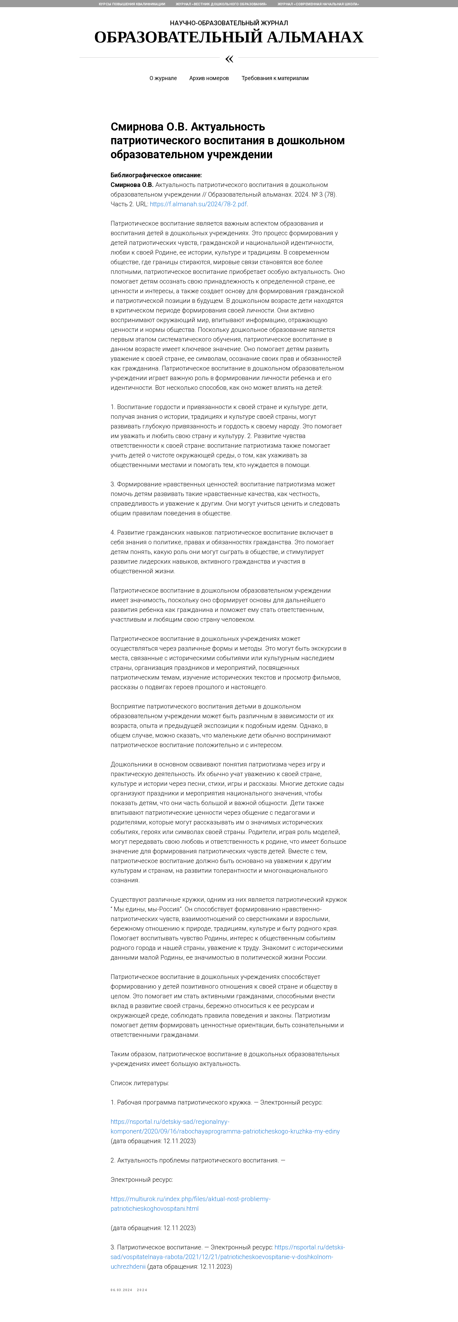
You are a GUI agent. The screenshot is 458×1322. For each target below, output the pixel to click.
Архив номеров (209, 78)
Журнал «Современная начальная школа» (318, 4)
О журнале (163, 78)
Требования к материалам (275, 78)
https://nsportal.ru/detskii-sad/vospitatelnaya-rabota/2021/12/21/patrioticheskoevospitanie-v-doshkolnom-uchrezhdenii (228, 1256)
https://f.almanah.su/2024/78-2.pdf (198, 204)
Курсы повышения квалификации (132, 4)
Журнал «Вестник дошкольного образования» (221, 4)
